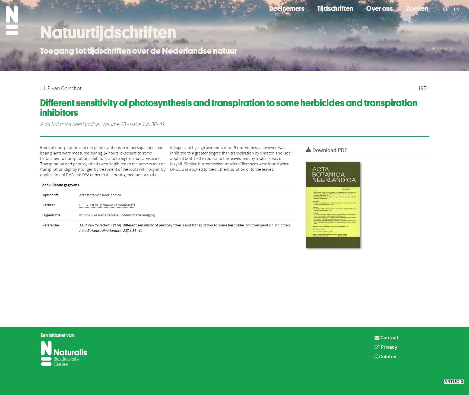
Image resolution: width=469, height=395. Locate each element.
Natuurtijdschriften (108, 32)
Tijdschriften (335, 8)
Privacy (388, 347)
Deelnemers (286, 8)
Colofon (387, 357)
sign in (444, 49)
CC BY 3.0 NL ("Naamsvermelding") (107, 205)
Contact (388, 338)
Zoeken (417, 8)
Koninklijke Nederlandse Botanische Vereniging (117, 215)
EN (457, 9)
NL (445, 9)
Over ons (379, 8)
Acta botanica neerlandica (69, 124)
